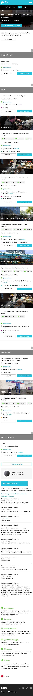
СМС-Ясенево (6, 392)
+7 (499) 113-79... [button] (8, 73)
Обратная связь (12, 692)
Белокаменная (23, 242)
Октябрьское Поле (7, 196)
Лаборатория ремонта (9, 171)
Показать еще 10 (16, 464)
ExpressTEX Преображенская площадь (15, 218)
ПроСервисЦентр (7, 437)
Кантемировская (15, 151)
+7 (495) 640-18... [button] (8, 245)
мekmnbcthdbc (6, 352)
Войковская (15, 285)
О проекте (4, 692)
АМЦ (3, 90)
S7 (7, 518)
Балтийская (6, 285)
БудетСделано (6, 305)
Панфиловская (7, 198)
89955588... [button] (9, 375)
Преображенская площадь (10, 242)
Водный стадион (25, 285)
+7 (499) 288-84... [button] (8, 336)
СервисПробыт (6, 55)
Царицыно (5, 151)
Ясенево (5, 417)
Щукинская (18, 196)
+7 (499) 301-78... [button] (8, 455)
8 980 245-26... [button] (8, 111)
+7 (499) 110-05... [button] (8, 202)
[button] (8, 39)
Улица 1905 (6, 107)
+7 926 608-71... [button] (8, 289)
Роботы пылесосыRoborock (9, 499)
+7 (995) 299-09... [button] (8, 421)
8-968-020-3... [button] (8, 154)
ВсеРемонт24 (6, 127)
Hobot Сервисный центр (10, 262)
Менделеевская (7, 372)
